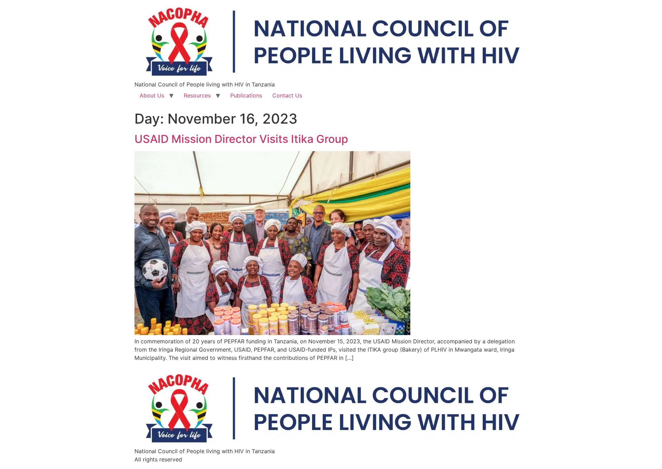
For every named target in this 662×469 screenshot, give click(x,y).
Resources (197, 95)
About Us (152, 95)
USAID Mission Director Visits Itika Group (241, 139)
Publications (246, 95)
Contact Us (287, 95)
